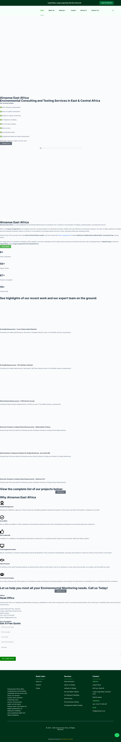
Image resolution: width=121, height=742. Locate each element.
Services (62, 10)
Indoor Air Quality (69, 685)
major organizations (64, 235)
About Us (51, 10)
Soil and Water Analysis (71, 692)
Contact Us (95, 10)
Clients (73, 10)
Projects (83, 10)
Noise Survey (68, 698)
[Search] (113, 10)
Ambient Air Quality (70, 688)
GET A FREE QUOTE (8, 658)
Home (42, 10)
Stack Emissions (69, 681)
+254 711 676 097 (106, 3)
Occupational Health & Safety (73, 705)
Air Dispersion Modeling (71, 695)
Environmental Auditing (71, 702)
